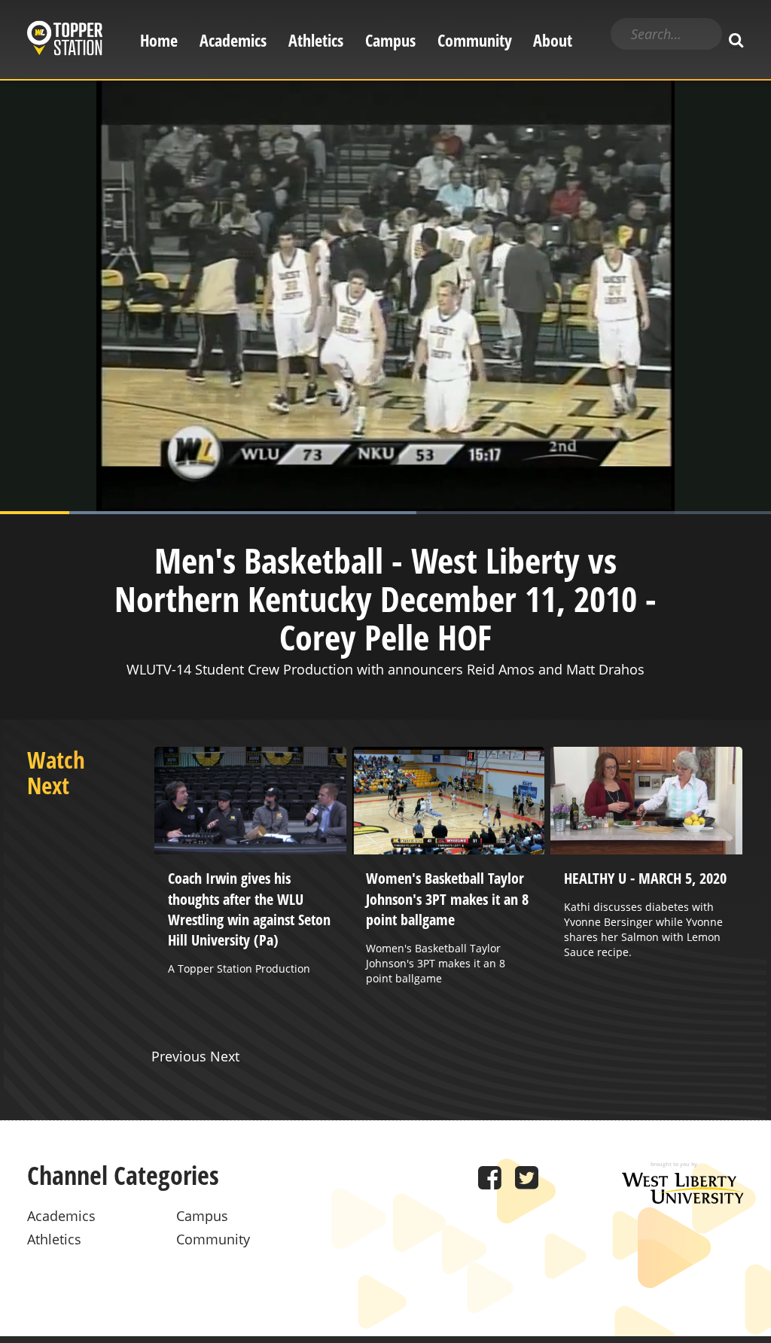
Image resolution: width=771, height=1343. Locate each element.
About (552, 40)
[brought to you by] (683, 1198)
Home (159, 40)
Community (474, 40)
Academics (233, 40)
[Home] (64, 40)
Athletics (315, 40)
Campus (390, 40)
